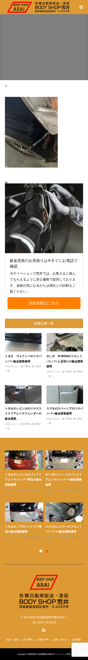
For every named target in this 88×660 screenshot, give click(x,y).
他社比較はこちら (44, 303)
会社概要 (76, 639)
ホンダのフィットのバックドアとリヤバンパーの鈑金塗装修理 (63, 479)
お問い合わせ (60, 639)
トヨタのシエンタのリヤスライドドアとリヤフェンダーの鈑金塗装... (23, 413)
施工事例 (25, 366)
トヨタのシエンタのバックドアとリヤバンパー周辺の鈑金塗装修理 (23, 479)
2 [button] (47, 551)
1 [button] (40, 551)
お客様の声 (43, 639)
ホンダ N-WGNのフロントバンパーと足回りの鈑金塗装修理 (64, 361)
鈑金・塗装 (13, 639)
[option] (45, 496)
